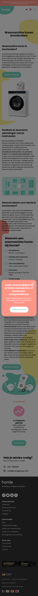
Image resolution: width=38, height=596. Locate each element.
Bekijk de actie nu (19, 309)
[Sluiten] (33, 283)
